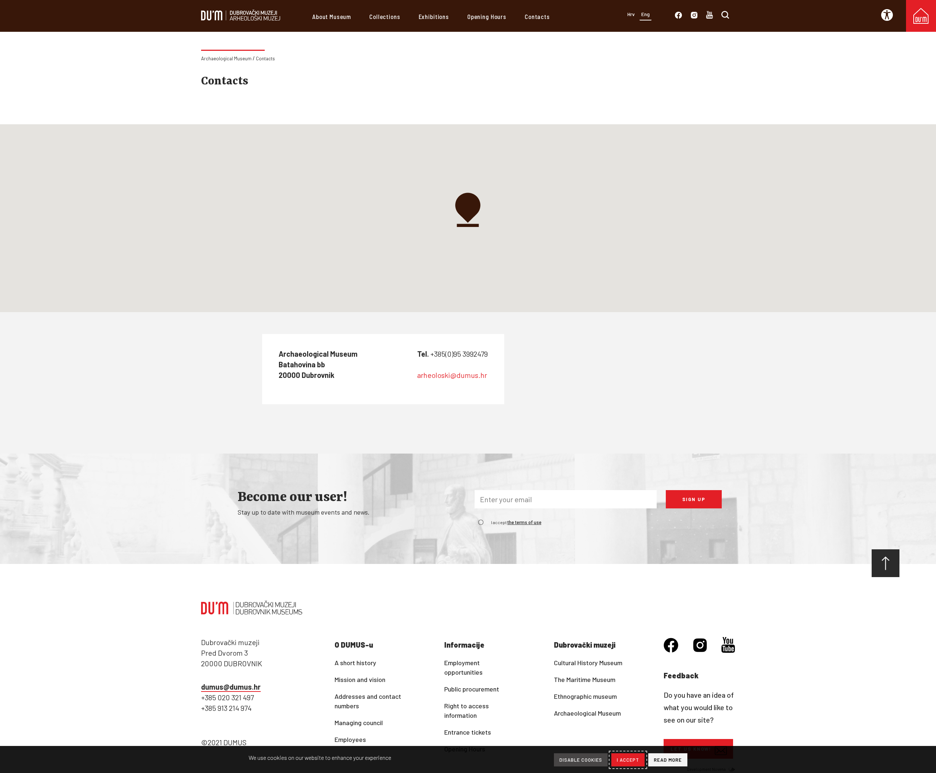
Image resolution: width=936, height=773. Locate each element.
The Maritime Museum (584, 679)
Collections (384, 16)
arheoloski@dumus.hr (452, 375)
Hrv (631, 14)
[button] (468, 208)
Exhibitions (434, 16)
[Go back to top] (885, 563)
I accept (516, 522)
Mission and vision (360, 679)
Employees (350, 739)
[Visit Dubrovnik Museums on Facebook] (678, 16)
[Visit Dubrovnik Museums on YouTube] (709, 16)
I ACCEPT (628, 760)
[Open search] (725, 16)
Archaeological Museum (226, 58)
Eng (645, 14)
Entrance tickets (467, 732)
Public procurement (471, 689)
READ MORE (668, 760)
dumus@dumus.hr (231, 686)
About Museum (331, 16)
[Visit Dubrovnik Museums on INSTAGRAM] (694, 16)
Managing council (359, 723)
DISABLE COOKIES (580, 760)
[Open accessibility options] (889, 15)
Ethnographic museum (585, 696)
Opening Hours (486, 16)
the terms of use (524, 522)
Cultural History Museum (588, 663)
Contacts (537, 16)
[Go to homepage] (241, 19)
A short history (355, 663)
